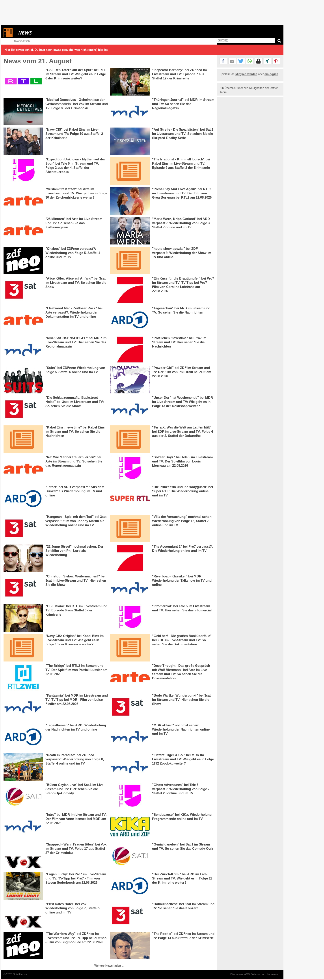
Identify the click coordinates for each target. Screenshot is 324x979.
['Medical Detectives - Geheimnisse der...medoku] (23, 111)
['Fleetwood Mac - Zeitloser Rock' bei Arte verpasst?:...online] (23, 320)
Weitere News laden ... (109, 965)
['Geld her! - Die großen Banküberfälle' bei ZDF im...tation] (130, 647)
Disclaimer (236, 974)
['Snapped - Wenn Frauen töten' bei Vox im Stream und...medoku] (23, 856)
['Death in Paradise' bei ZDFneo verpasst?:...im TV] (23, 767)
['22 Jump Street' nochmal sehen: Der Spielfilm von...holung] (23, 558)
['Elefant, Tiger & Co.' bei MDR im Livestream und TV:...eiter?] (130, 767)
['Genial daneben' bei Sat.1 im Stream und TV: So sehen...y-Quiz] (130, 856)
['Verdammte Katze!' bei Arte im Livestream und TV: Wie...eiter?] (23, 201)
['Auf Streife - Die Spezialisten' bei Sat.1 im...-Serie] (130, 141)
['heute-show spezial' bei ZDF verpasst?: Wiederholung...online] (130, 260)
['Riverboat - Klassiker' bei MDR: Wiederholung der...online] (130, 588)
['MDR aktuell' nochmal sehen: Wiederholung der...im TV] (130, 737)
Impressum (273, 974)
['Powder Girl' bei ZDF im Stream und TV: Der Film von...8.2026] (130, 379)
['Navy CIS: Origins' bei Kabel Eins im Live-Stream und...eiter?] (23, 647)
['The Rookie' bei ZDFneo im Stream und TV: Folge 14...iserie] (130, 945)
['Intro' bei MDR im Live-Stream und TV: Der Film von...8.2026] (23, 826)
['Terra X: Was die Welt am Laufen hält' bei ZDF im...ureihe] (130, 439)
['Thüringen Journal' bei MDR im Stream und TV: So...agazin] (130, 111)
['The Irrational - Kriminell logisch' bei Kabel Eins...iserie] (130, 171)
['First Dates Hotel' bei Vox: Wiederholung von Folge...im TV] (23, 916)
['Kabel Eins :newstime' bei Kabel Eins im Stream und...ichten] (23, 439)
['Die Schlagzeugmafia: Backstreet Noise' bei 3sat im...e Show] (23, 409)
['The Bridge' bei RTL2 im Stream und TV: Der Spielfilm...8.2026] (23, 677)
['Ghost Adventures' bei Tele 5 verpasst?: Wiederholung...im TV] (130, 796)
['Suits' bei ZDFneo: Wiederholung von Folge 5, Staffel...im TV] (23, 379)
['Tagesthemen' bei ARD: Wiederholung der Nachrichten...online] (23, 737)
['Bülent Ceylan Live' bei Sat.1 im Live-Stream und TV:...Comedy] (23, 796)
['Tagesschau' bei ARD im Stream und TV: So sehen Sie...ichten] (130, 320)
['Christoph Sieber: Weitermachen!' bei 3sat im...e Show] (23, 588)
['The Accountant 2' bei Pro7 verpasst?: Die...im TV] (130, 558)
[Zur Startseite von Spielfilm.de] (8, 36)
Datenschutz (258, 974)
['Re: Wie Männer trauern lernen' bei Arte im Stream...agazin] (23, 469)
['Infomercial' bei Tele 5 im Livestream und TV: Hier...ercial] (130, 618)
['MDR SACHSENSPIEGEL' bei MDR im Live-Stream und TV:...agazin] (23, 350)
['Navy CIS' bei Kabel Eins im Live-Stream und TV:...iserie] (23, 141)
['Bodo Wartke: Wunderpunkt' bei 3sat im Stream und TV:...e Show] (130, 707)
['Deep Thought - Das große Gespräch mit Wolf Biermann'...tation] (130, 677)
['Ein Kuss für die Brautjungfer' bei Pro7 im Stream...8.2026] (130, 290)
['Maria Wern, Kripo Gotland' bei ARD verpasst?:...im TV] (130, 230)
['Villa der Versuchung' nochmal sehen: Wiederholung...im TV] (130, 528)
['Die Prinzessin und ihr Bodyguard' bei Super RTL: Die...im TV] (130, 499)
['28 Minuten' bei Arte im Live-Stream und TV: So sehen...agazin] (23, 230)
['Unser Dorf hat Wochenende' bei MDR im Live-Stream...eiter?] (130, 409)
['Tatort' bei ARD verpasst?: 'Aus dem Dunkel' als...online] (23, 499)
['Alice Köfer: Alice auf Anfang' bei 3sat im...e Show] (23, 290)
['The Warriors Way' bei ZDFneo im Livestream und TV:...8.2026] (23, 945)
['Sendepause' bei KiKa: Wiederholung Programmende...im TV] (130, 826)
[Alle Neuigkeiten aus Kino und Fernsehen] (41, 32)
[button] (223, 61)
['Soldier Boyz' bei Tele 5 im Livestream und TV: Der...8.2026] (130, 469)
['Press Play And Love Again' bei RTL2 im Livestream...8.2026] (130, 201)
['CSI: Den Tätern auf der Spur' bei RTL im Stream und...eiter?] (23, 82)
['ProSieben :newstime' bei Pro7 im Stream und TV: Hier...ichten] (130, 350)
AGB (247, 974)
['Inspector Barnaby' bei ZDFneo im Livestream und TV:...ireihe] (130, 82)
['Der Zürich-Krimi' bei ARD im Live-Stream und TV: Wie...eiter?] (130, 886)
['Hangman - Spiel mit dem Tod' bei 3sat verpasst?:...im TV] (23, 528)
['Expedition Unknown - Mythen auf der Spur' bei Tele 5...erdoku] (23, 171)
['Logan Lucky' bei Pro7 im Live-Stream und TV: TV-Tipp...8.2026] (23, 886)
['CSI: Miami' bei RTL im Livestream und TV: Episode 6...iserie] (23, 618)
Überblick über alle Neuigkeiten (244, 88)
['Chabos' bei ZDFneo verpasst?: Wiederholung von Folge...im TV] (23, 260)
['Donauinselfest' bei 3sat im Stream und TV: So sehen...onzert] (130, 916)
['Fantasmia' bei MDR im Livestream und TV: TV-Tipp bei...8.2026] (23, 707)
